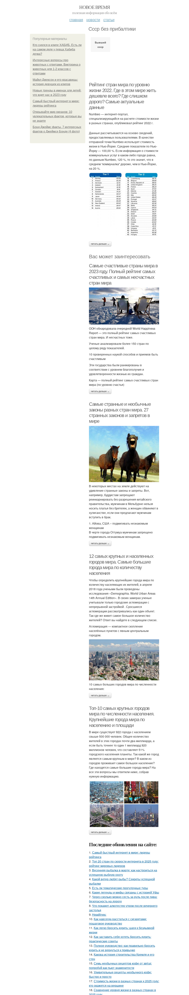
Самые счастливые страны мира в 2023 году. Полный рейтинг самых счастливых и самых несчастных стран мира (123, 274)
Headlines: (99, 914)
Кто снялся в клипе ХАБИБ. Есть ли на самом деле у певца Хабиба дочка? (57, 49)
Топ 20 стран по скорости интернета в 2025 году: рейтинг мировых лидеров (124, 863)
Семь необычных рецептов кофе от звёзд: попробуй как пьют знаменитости (120, 965)
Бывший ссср (100, 44)
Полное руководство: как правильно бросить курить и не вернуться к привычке (122, 947)
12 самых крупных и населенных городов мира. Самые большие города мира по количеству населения (121, 564)
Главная (76, 19)
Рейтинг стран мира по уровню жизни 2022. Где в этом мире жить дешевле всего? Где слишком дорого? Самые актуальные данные (122, 96)
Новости (93, 19)
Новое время (94, 7)
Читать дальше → (100, 244)
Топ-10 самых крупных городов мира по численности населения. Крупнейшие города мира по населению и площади (121, 716)
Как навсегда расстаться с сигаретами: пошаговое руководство (118, 921)
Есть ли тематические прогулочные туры (120, 888)
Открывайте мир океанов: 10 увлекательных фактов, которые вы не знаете (57, 116)
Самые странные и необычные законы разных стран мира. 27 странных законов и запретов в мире (120, 412)
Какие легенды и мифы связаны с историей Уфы (125, 892)
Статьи (108, 19)
